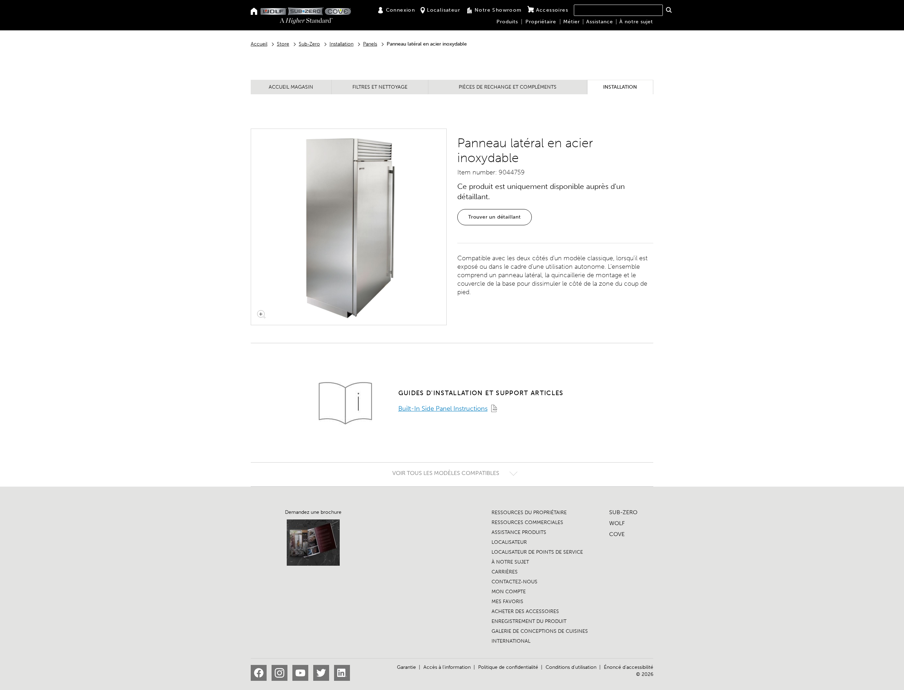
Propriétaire (540, 22)
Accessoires (552, 10)
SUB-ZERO (623, 512)
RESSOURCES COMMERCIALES (527, 522)
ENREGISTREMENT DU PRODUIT (529, 621)
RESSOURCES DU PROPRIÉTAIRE (529, 513)
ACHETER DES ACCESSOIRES (525, 611)
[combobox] (618, 10)
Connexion (400, 10)
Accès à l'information (447, 667)
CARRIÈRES (505, 572)
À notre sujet (636, 22)
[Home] (254, 11)
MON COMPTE (509, 592)
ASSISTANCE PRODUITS (519, 532)
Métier (571, 22)
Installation (341, 44)
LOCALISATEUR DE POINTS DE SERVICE (537, 552)
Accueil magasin (291, 87)
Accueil (259, 44)
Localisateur (443, 10)
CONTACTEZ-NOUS (514, 582)
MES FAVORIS (507, 602)
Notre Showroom (498, 10)
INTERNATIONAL (511, 641)
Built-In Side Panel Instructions (443, 408)
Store (283, 44)
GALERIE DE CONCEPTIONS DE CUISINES (540, 631)
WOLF (617, 523)
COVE (617, 534)
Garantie (406, 667)
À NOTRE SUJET (510, 562)
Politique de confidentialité (508, 667)
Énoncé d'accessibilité (628, 667)
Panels (370, 44)
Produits (507, 22)
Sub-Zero (309, 44)
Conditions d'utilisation (571, 667)
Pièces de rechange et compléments (508, 87)
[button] (668, 10)
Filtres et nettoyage (380, 87)
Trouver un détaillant (494, 217)
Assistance (599, 22)
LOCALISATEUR (509, 542)
